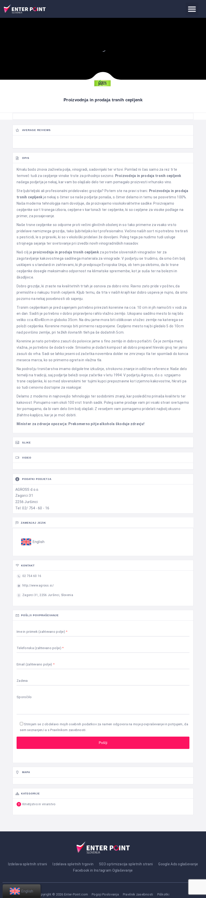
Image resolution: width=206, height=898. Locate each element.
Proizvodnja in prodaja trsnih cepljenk (148, 176)
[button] (192, 9)
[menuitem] (33, 542)
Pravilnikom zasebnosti (67, 730)
